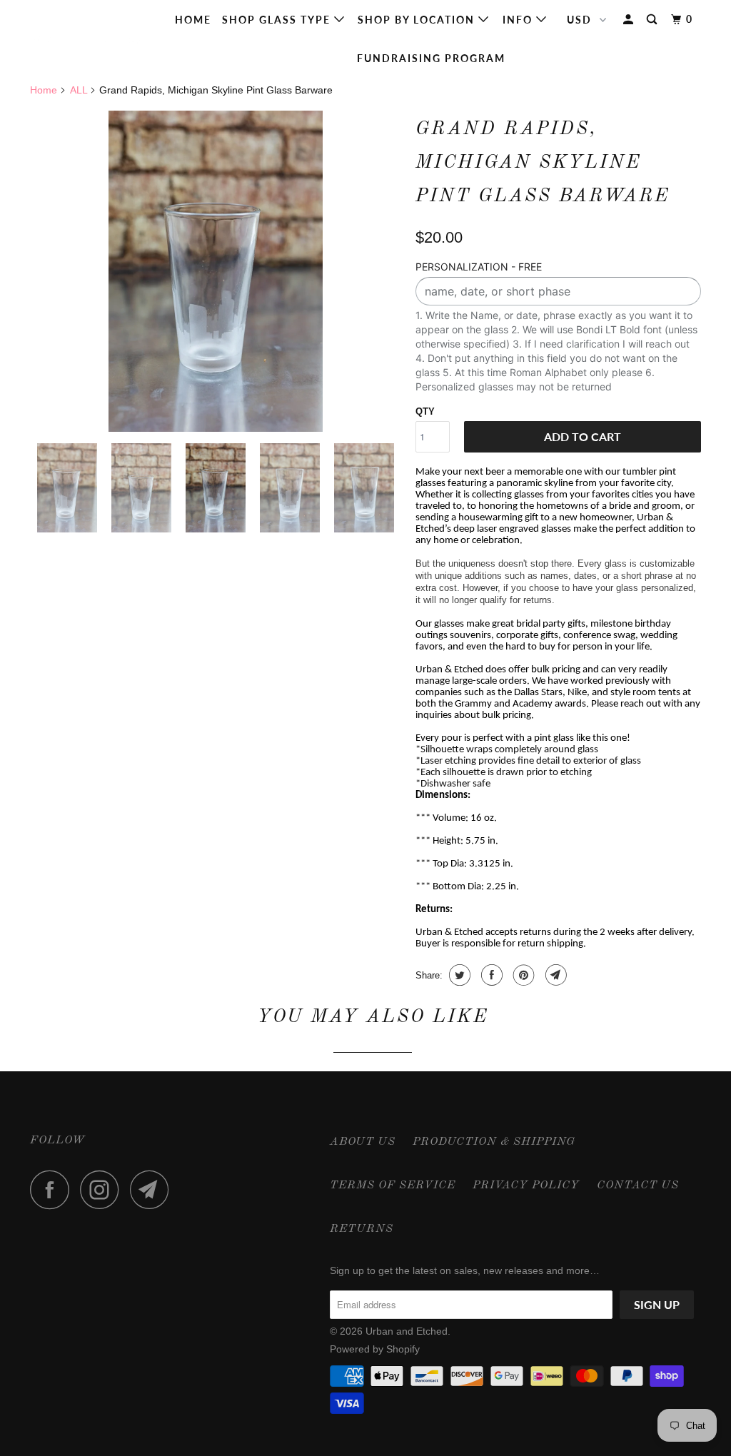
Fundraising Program (431, 58)
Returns (361, 1229)
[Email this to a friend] (554, 975)
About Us (362, 1142)
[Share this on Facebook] (490, 975)
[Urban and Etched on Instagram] (103, 1189)
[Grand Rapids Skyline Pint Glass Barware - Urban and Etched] (215, 271)
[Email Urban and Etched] (153, 1189)
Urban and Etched (407, 1331)
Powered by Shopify (375, 1349)
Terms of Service (392, 1185)
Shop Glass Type (278, 20)
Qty (425, 411)
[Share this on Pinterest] (522, 975)
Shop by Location (418, 20)
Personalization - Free (478, 267)
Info (519, 20)
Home (193, 20)
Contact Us (638, 1185)
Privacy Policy (526, 1185)
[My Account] (630, 19)
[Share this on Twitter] (457, 975)
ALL (78, 90)
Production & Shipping (494, 1142)
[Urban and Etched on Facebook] (53, 1189)
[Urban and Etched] (87, 39)
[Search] (653, 19)
